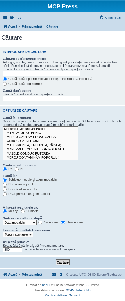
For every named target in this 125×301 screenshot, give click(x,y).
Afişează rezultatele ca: (20, 207)
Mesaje (13, 211)
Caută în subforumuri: (20, 165)
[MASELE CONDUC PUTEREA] (40, 154)
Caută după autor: (17, 90)
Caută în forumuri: (17, 117)
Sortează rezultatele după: (23, 218)
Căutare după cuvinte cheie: (24, 58)
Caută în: (10, 176)
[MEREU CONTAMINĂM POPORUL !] (40, 158)
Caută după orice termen (25, 83)
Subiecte (32, 211)
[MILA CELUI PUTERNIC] (40, 133)
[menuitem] (15, 17)
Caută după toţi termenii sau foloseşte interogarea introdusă (50, 78)
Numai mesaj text (20, 184)
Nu (21, 169)
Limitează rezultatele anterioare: (27, 230)
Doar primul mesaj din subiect (29, 194)
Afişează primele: (16, 242)
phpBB (46, 284)
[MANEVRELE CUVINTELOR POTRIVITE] (40, 150)
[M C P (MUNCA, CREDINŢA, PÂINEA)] (40, 145)
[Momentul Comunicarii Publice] (40, 129)
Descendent (75, 222)
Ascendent (51, 222)
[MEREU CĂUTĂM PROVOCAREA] (40, 137)
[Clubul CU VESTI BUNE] (40, 141)
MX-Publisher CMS (78, 290)
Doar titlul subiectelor (23, 189)
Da (10, 169)
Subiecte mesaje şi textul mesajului (32, 179)
